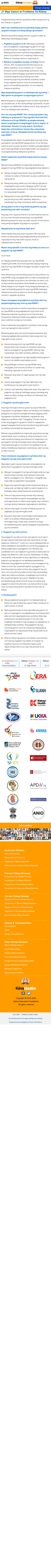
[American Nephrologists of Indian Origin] (38, 813)
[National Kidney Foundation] (12, 689)
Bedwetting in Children (14, 973)
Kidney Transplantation (14, 934)
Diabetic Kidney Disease (15, 953)
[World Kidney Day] (12, 676)
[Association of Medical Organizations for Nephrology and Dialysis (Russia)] (38, 730)
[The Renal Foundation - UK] (38, 717)
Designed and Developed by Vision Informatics (25, 1022)
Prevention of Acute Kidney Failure (19, 884)
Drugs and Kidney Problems (16, 965)
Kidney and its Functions (15, 858)
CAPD (7, 930)
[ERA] (38, 676)
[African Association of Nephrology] (12, 785)
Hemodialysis (10, 926)
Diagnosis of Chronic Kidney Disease (20, 911)
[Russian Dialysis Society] (12, 744)
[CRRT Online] (38, 799)
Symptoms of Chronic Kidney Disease (20, 903)
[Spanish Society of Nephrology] (12, 730)
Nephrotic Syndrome (13, 969)
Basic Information (12, 854)
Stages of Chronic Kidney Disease (19, 907)
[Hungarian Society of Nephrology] (38, 772)
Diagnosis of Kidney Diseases (17, 861)
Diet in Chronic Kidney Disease (17, 915)
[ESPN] (12, 703)
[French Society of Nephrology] (12, 758)
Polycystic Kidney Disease (15, 957)
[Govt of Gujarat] (12, 813)
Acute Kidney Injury (12, 949)
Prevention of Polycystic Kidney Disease (21, 888)
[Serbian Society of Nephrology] (12, 772)
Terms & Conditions (29, 1015)
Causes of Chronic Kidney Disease (19, 899)
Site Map (16, 1015)
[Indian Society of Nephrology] (38, 744)
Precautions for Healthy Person (18, 877)
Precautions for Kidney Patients (18, 880)
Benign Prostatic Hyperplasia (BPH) (19, 961)
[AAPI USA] (12, 717)
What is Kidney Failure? (14, 945)
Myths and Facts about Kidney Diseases (21, 865)
